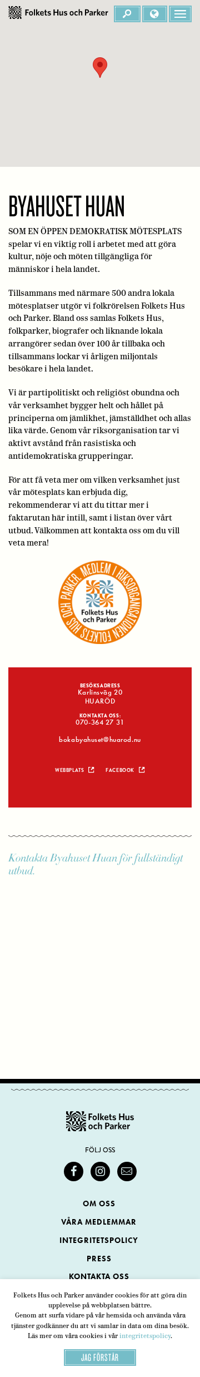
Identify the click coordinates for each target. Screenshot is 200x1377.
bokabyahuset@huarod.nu (100, 739)
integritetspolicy (145, 1336)
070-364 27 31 (100, 722)
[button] (100, 67)
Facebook (120, 770)
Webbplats (69, 770)
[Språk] (154, 14)
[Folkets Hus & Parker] (58, 14)
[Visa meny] (180, 14)
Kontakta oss (99, 1276)
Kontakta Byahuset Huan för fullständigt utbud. (95, 864)
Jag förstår (100, 1357)
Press (99, 1259)
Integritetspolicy (98, 1240)
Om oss (99, 1203)
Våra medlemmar (99, 1222)
